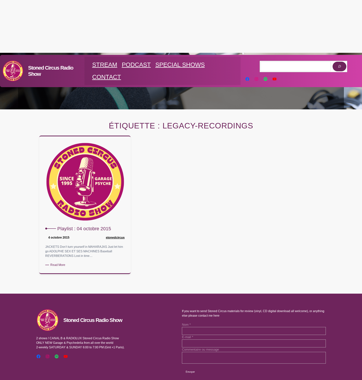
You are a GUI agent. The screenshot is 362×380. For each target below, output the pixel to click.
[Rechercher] (339, 66)
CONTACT (106, 77)
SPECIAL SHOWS (180, 64)
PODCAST (136, 64)
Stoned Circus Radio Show (92, 320)
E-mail (187, 337)
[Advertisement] (181, 26)
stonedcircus (115, 237)
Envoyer (190, 371)
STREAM (104, 64)
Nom (186, 324)
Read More (58, 265)
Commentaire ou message (200, 349)
